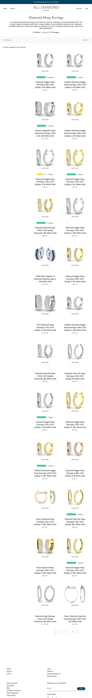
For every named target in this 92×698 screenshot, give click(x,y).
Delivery (50, 671)
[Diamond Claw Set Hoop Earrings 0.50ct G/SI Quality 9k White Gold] (75, 351)
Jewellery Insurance (14, 690)
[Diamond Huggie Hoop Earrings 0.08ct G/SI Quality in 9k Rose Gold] (75, 448)
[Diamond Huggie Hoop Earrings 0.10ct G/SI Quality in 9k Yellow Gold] (75, 157)
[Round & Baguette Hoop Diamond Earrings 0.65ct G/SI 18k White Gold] (45, 108)
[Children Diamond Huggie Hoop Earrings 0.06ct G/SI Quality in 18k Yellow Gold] (45, 448)
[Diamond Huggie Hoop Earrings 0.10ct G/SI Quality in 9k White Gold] (45, 157)
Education (10, 686)
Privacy (9, 671)
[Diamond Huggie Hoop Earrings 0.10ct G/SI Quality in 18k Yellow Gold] (75, 399)
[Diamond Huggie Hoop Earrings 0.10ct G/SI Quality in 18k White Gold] (75, 205)
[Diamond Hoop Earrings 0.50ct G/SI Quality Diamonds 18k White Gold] (45, 351)
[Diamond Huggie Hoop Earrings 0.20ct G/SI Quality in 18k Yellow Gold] (75, 545)
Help (49, 669)
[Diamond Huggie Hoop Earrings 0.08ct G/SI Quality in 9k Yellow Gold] (75, 254)
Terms (9, 674)
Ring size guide (12, 683)
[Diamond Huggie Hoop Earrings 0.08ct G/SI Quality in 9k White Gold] (45, 59)
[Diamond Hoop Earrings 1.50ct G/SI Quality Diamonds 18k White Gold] (45, 594)
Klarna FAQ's (11, 695)
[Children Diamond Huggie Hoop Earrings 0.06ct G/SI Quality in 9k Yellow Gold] (75, 108)
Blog (8, 688)
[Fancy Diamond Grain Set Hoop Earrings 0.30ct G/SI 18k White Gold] (75, 594)
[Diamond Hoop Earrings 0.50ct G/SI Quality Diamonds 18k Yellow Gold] (45, 205)
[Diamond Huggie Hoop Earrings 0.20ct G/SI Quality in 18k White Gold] (45, 399)
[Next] (77, 632)
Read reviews (52, 676)
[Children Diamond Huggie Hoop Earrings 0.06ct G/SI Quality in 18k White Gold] (75, 302)
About (9, 669)
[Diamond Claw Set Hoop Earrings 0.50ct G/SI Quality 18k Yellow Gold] (75, 496)
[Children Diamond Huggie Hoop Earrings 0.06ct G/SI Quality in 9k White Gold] (75, 59)
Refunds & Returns (53, 674)
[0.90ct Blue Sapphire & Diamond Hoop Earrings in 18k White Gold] (45, 254)
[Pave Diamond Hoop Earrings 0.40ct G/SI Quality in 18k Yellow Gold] (45, 545)
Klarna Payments (12, 693)
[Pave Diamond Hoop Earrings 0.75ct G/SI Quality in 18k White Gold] (45, 302)
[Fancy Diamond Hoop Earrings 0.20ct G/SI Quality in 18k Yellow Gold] (45, 496)
